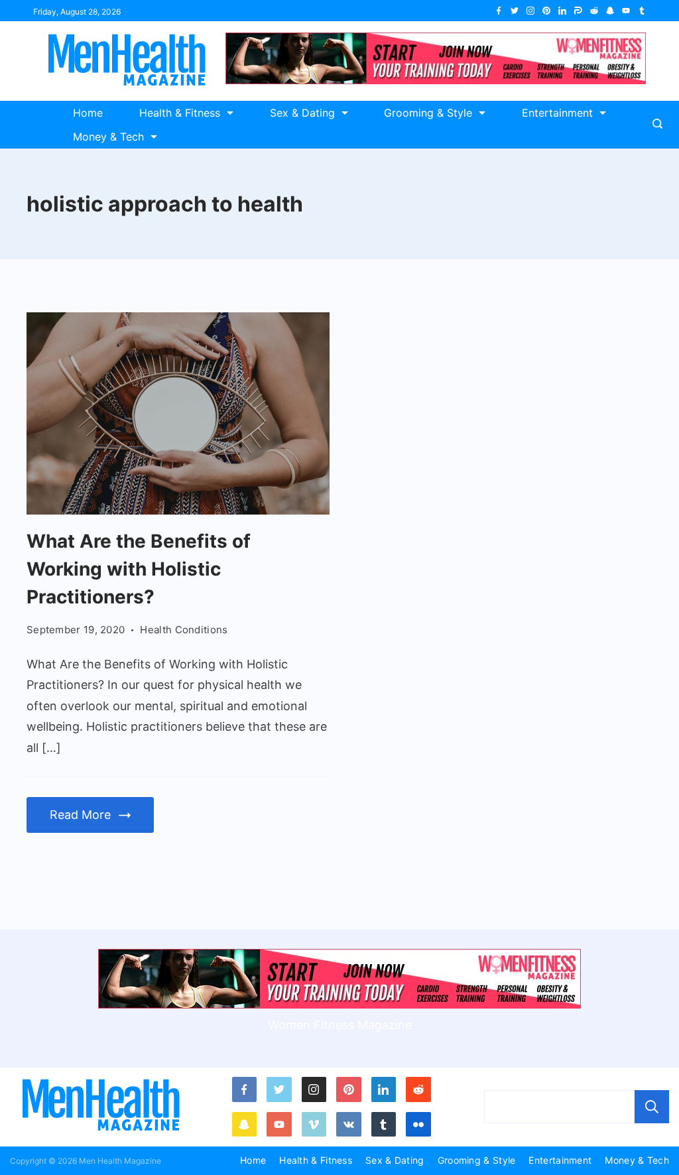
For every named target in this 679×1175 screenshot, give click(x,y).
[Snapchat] (610, 11)
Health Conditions (183, 629)
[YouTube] (626, 11)
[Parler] (578, 11)
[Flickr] (418, 1124)
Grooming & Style (428, 112)
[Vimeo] (314, 1124)
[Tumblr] (642, 11)
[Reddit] (594, 11)
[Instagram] (530, 11)
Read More (80, 815)
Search (652, 1106)
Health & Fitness (179, 112)
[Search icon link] (660, 124)
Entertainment (557, 112)
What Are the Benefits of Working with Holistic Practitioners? (139, 569)
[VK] (348, 1124)
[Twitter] (515, 11)
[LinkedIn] (562, 11)
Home (88, 112)
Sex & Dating (302, 112)
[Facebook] (499, 11)
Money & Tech (108, 136)
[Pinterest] (546, 11)
